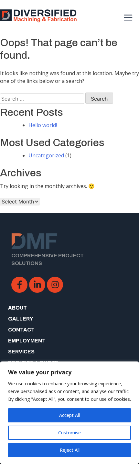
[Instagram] (55, 285)
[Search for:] (42, 99)
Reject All (70, 450)
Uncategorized (46, 155)
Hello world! (42, 125)
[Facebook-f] (19, 285)
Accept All (69, 415)
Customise (69, 432)
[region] (69, 412)
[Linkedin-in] (37, 285)
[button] (128, 17)
